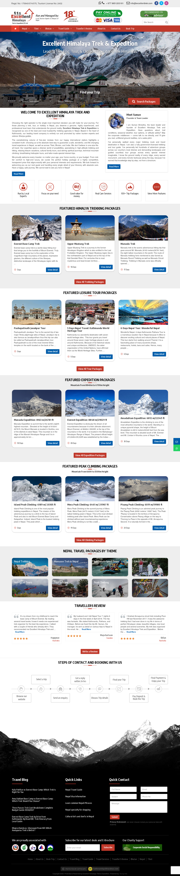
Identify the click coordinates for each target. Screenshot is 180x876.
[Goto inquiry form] (176, 441)
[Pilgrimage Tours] (150, 588)
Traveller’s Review (84, 28)
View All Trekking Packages (90, 281)
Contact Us (115, 28)
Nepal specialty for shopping (78, 809)
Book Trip (130, 28)
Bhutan (48, 28)
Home (30, 859)
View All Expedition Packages (90, 455)
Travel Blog (74, 859)
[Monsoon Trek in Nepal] (70, 566)
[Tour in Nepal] (70, 588)
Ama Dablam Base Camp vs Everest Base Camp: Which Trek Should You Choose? (32, 799)
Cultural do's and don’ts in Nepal (79, 816)
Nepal (24, 28)
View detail (53, 269)
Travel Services (102, 859)
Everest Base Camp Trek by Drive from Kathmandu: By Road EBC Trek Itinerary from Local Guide (32, 819)
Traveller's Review (120, 859)
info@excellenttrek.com (141, 3)
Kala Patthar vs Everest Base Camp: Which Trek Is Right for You (34, 790)
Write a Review (90, 651)
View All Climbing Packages (90, 539)
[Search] (167, 22)
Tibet (36, 28)
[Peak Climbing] (110, 588)
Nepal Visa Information (75, 796)
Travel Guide (63, 28)
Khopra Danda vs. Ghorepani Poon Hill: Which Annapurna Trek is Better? (32, 829)
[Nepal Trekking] (30, 566)
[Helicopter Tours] (30, 588)
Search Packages (145, 101)
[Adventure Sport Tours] (110, 566)
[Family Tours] (150, 566)
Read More (18, 173)
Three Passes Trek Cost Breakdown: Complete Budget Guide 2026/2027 (32, 808)
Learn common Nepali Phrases (78, 803)
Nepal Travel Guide (73, 789)
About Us (101, 28)
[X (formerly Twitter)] (161, 3)
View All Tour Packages (90, 368)
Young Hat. (123, 873)
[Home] (15, 28)
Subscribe (108, 847)
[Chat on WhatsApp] (176, 448)
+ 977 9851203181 (115, 3)
